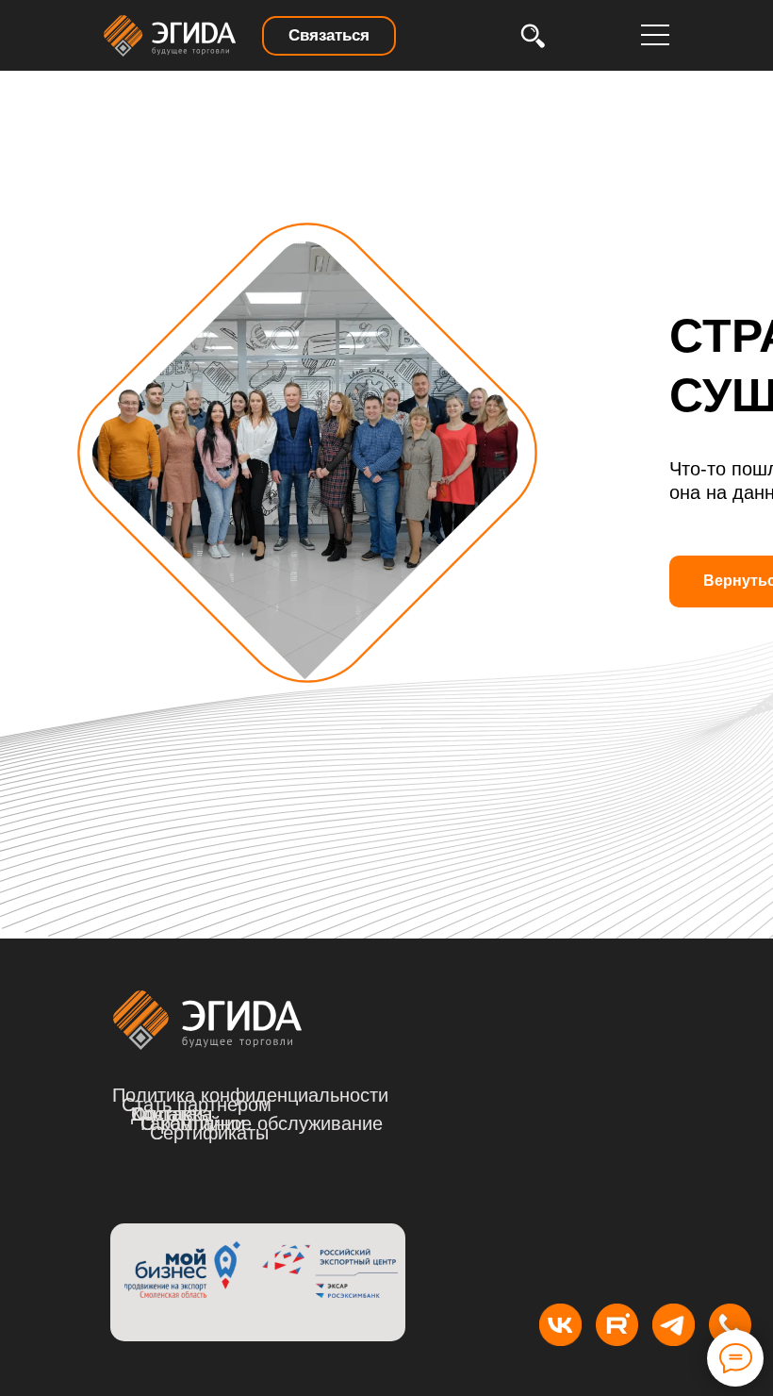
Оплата (164, 1114)
